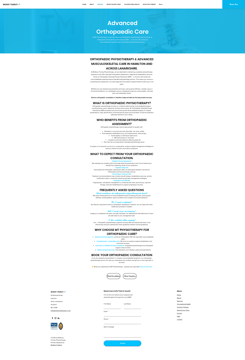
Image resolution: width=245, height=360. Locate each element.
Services (180, 301)
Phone (106, 319)
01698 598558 (55, 314)
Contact (179, 319)
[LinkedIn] (58, 318)
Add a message (109, 327)
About (179, 298)
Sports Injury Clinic (183, 310)
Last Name (127, 304)
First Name (107, 304)
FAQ (178, 316)
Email (105, 311)
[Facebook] (52, 318)
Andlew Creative (56, 345)
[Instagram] (55, 318)
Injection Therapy (183, 307)
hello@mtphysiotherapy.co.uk (61, 310)
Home (179, 295)
